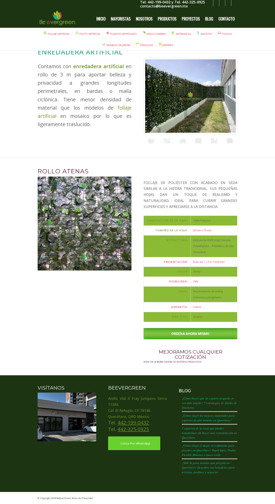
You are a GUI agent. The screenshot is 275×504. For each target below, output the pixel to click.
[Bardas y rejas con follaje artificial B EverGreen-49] (214, 140)
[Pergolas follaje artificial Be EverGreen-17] (230, 140)
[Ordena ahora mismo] (191, 333)
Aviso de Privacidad (82, 498)
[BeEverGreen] (57, 19)
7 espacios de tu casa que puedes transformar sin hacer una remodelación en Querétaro (209, 432)
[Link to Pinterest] (234, 3)
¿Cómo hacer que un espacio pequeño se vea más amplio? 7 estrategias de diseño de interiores (209, 402)
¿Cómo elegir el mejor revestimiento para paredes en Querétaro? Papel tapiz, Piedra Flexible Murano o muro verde (209, 450)
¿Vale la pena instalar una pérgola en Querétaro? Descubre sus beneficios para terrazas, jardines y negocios (208, 467)
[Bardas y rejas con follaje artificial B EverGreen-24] (191, 96)
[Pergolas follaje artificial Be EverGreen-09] (198, 140)
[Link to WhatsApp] (210, 3)
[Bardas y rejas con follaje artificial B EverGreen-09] (182, 140)
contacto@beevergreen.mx (164, 6)
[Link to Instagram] (222, 3)
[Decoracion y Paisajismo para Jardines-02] (167, 140)
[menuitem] (101, 19)
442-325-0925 (133, 429)
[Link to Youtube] (228, 3)
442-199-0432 (133, 422)
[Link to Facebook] (216, 3)
